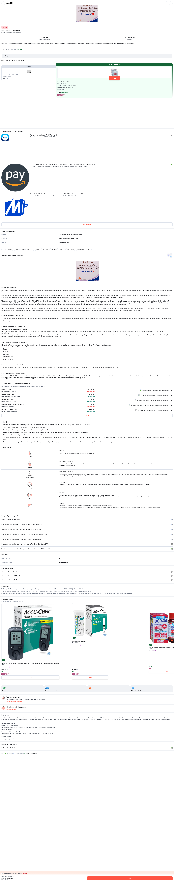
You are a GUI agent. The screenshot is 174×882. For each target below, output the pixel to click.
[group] (87, 12)
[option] (7, 249)
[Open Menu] (3, 3)
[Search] (166, 3)
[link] (9, 3)
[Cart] (170, 3)
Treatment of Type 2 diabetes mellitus (15, 318)
